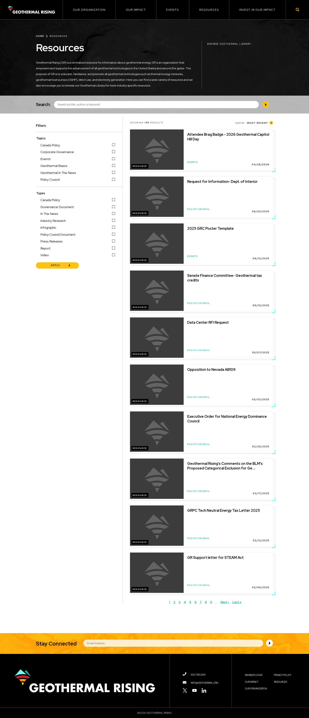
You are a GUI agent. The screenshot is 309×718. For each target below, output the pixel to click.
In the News (49, 214)
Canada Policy (50, 145)
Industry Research (53, 221)
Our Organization (89, 10)
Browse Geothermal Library (229, 43)
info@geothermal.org (204, 682)
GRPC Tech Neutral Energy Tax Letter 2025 (223, 510)
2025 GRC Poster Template (210, 228)
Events (172, 10)
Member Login (253, 675)
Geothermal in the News (58, 173)
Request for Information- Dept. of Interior (222, 181)
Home (40, 36)
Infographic (48, 227)
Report (45, 248)
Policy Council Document (57, 234)
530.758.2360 (198, 674)
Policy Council (50, 179)
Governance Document (57, 207)
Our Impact (136, 10)
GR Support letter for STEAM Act (215, 557)
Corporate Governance (57, 152)
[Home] (31, 9)
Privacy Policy (282, 675)
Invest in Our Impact (257, 10)
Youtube (194, 690)
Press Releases (51, 241)
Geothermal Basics (53, 166)
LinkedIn (204, 690)
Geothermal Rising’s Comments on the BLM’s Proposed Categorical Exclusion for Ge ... (225, 466)
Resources (209, 10)
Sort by (240, 123)
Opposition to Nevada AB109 (211, 369)
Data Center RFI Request (208, 322)
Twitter (185, 690)
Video (44, 255)
